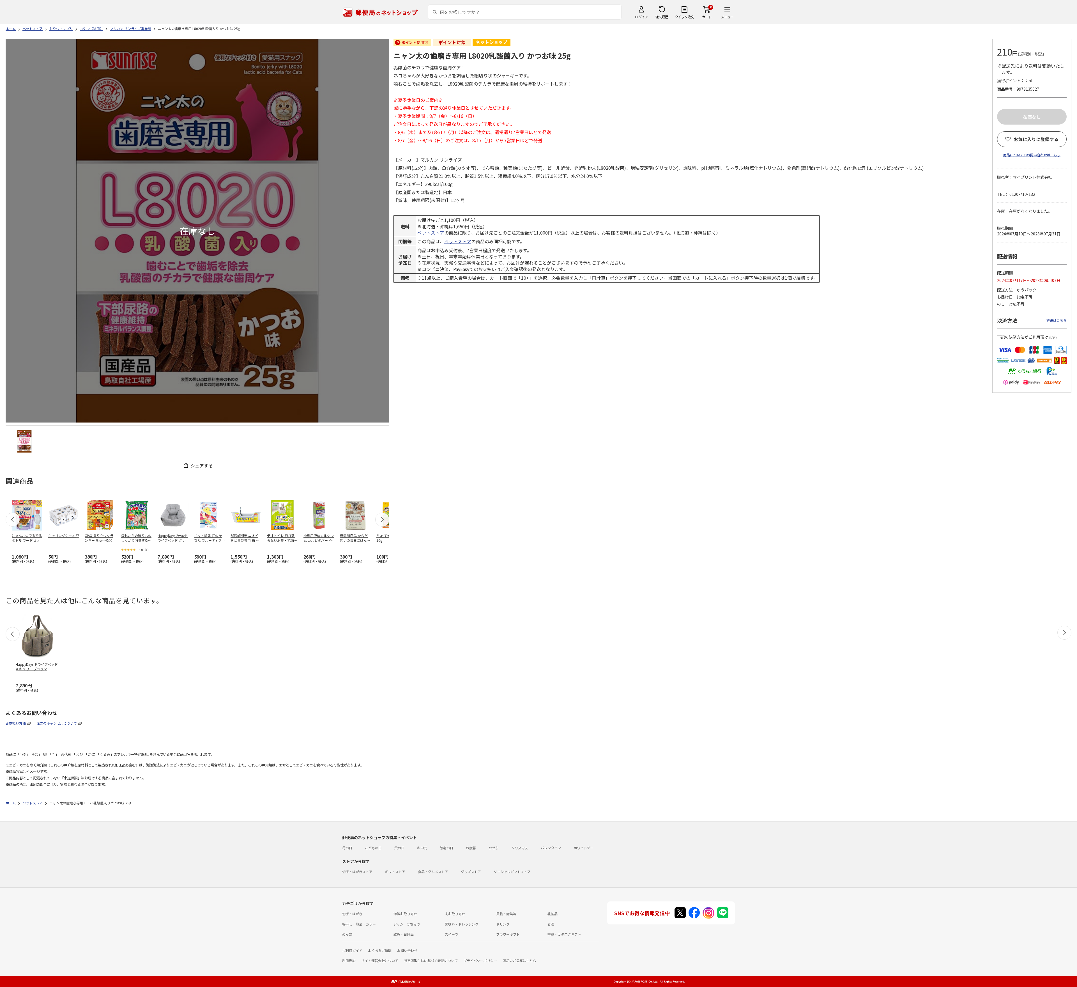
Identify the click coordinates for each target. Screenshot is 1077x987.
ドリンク (503, 924)
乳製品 (552, 913)
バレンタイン (551, 847)
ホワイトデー (584, 847)
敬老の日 (446, 847)
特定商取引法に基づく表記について (431, 960)
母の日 (347, 847)
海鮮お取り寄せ (405, 913)
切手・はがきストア (357, 871)
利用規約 (349, 960)
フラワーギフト (508, 934)
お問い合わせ (407, 950)
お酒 (550, 924)
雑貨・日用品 (403, 934)
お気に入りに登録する (1036, 139)
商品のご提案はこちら (519, 960)
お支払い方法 (16, 723)
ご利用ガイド (352, 950)
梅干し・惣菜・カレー (359, 924)
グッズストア (471, 871)
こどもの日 (373, 847)
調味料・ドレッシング (461, 924)
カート (707, 16)
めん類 (347, 934)
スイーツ (451, 934)
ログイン (641, 16)
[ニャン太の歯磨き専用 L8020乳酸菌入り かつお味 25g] (24, 441)
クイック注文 (684, 16)
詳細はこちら (1056, 320)
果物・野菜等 (506, 913)
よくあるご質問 (380, 950)
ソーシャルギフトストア (512, 871)
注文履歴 (661, 16)
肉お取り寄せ (455, 913)
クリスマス (519, 847)
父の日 (399, 847)
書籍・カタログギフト (564, 934)
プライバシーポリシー (480, 960)
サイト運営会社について (379, 960)
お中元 (422, 847)
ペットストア (430, 232)
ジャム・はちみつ (406, 924)
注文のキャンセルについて (56, 723)
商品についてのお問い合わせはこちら (1031, 154)
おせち (494, 847)
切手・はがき (352, 913)
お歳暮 (471, 847)
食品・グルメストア (433, 871)
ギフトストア (395, 871)
